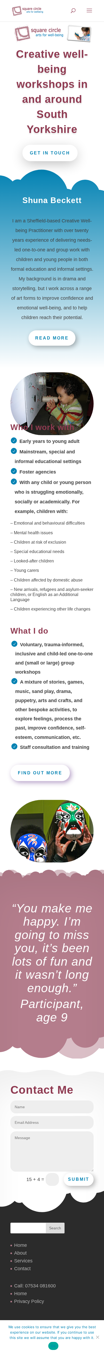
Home (20, 1245)
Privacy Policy (29, 1301)
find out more (40, 773)
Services (23, 1260)
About (20, 1253)
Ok (53, 1346)
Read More (52, 338)
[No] (97, 1337)
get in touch (50, 153)
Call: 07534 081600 (35, 1285)
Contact (22, 1268)
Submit (78, 1179)
